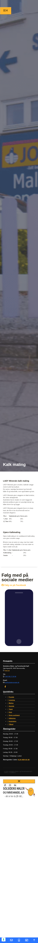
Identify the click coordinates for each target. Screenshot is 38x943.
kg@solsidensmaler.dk (12, 682)
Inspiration (12, 721)
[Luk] (19, 781)
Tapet (11, 709)
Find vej (7, 670)
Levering (12, 700)
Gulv (10, 712)
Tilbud (11, 724)
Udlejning (12, 718)
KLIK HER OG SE (24, 759)
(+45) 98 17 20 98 (10, 676)
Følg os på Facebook (15, 585)
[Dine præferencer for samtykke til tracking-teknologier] (3, 939)
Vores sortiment (14, 715)
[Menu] (5, 11)
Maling (11, 703)
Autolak (11, 706)
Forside (11, 697)
